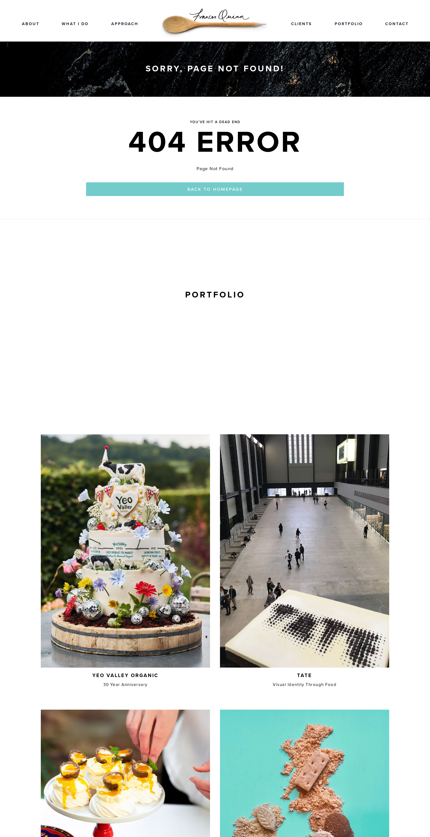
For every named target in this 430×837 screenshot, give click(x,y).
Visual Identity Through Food (304, 685)
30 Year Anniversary (125, 685)
